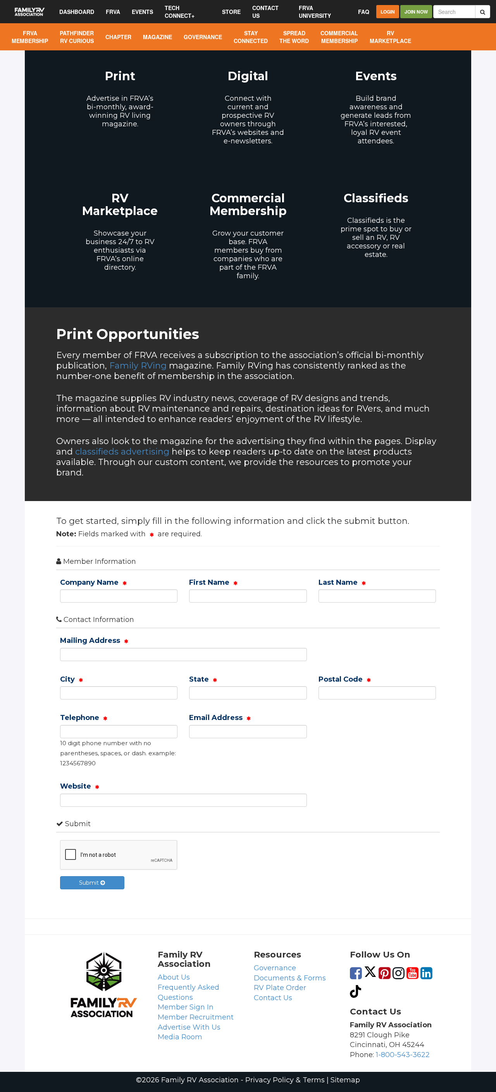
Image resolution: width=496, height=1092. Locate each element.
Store (231, 12)
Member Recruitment (196, 1017)
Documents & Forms (290, 978)
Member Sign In (186, 1007)
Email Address (217, 717)
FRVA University (315, 11)
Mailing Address (91, 640)
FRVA (113, 12)
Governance (275, 968)
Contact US (265, 11)
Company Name (90, 582)
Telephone (80, 717)
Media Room (180, 1037)
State (200, 679)
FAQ (363, 12)
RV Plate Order (280, 987)
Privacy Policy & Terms (285, 1080)
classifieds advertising (122, 451)
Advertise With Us (189, 1027)
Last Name (339, 582)
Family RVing (138, 365)
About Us (174, 977)
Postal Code (342, 679)
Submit (89, 882)
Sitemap (345, 1080)
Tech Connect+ (180, 11)
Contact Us (273, 998)
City (68, 679)
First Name (210, 582)
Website (76, 786)
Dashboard (76, 12)
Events (142, 12)
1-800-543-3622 (403, 1055)
